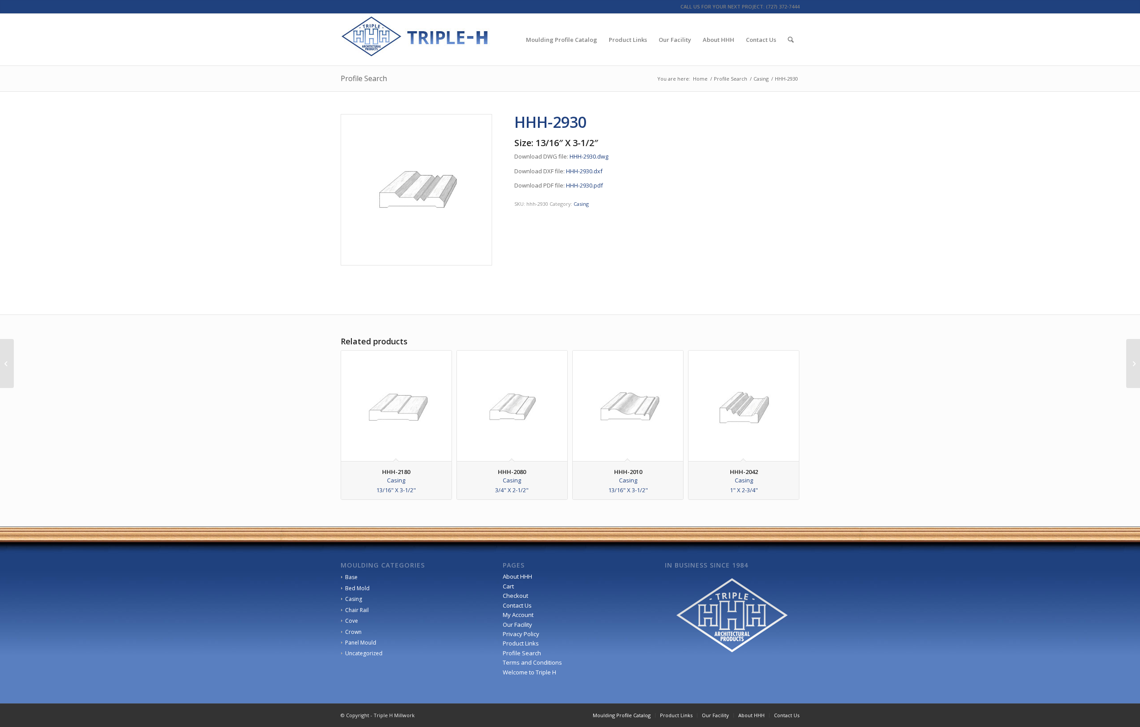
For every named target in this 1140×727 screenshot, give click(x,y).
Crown (353, 632)
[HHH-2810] (7, 363)
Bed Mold (357, 588)
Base (351, 577)
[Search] (790, 39)
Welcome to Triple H (529, 672)
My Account (518, 615)
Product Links (521, 643)
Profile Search (364, 78)
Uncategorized (364, 653)
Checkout (515, 596)
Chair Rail (357, 610)
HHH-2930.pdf (584, 185)
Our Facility (517, 625)
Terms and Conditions (532, 662)
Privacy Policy (521, 634)
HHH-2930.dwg (589, 156)
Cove (351, 621)
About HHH (517, 576)
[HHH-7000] (1133, 363)
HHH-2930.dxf (584, 171)
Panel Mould (360, 642)
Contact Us (517, 605)
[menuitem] (561, 39)
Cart (508, 586)
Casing (581, 203)
